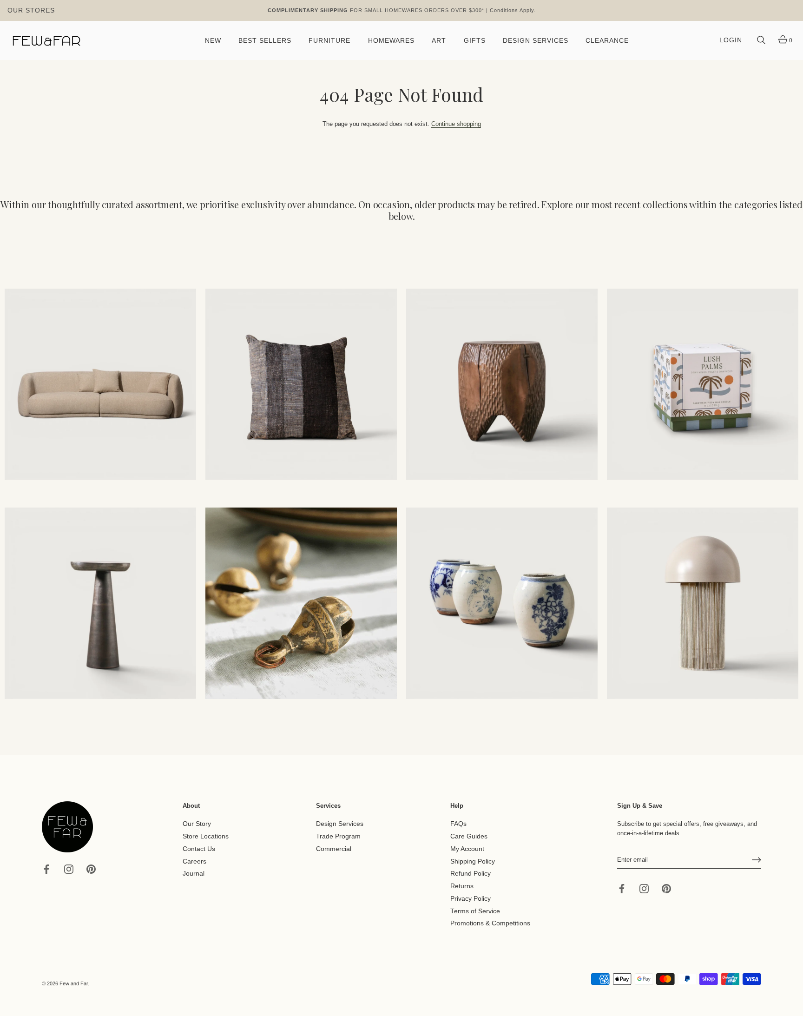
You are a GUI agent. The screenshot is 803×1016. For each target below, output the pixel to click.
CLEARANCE (607, 40)
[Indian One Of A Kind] (301, 603)
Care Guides (468, 836)
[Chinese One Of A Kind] (502, 603)
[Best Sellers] (100, 384)
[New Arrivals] (301, 384)
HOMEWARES (391, 40)
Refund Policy (470, 873)
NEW (213, 40)
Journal (193, 873)
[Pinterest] (91, 868)
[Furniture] (502, 384)
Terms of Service (475, 910)
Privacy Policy (470, 898)
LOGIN (730, 40)
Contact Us (199, 848)
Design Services (339, 823)
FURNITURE (329, 40)
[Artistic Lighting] (702, 603)
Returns (462, 886)
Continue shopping (456, 123)
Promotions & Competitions (490, 923)
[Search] (761, 40)
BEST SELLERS (264, 40)
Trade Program (338, 836)
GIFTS (475, 40)
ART (439, 40)
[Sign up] (756, 859)
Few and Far (73, 983)
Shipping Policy (472, 861)
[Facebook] (46, 868)
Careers (194, 861)
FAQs (458, 823)
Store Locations (206, 836)
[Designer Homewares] (702, 384)
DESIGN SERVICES (535, 40)
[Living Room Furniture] (100, 603)
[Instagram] (68, 868)
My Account (467, 848)
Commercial (333, 848)
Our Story (197, 823)
